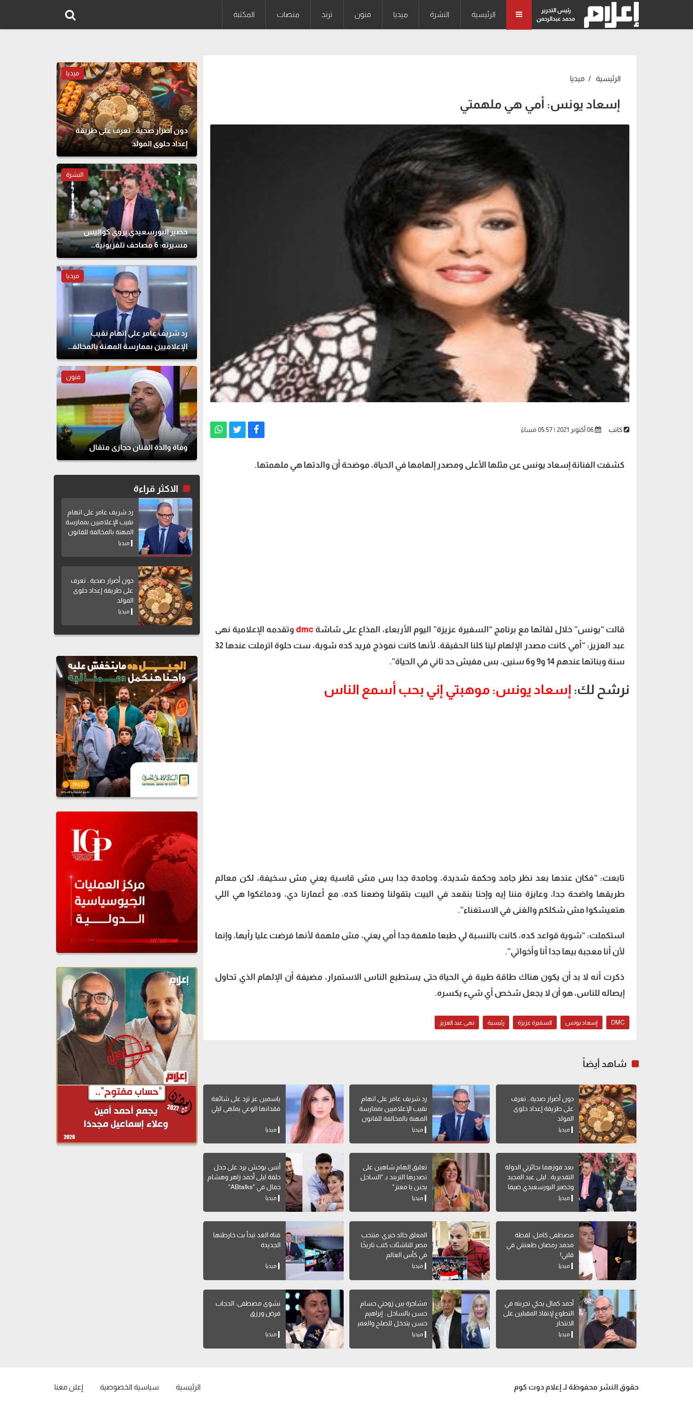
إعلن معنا (68, 1387)
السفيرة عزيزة (535, 1022)
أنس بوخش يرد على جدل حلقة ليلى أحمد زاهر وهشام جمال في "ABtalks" (243, 1177)
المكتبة (244, 14)
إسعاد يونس (581, 1022)
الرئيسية (483, 14)
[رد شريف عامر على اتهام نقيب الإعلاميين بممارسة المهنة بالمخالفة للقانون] (461, 1113)
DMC (618, 1022)
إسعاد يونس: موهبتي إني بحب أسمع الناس (447, 689)
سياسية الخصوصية (129, 1387)
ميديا (400, 14)
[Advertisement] (419, 546)
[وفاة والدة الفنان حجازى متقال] (127, 413)
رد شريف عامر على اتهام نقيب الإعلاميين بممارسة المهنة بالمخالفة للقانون (393, 1108)
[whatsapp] (218, 430)
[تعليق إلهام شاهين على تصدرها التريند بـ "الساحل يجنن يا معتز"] (461, 1182)
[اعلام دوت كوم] (609, 15)
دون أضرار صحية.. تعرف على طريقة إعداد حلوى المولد (542, 1108)
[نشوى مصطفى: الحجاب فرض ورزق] (314, 1319)
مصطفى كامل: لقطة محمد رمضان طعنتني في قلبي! (540, 1244)
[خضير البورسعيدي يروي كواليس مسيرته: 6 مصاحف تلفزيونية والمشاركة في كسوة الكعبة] (127, 211)
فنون (363, 14)
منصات (288, 14)
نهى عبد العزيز (456, 1022)
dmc (305, 629)
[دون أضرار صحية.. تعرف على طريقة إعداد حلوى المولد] (607, 1113)
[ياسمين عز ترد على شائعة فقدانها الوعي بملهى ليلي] (314, 1113)
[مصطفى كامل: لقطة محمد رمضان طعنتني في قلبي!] (607, 1250)
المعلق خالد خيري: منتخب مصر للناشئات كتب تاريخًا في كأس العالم (394, 1244)
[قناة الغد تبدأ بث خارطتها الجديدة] (314, 1250)
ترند (327, 14)
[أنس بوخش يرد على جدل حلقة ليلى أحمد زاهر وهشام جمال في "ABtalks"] (314, 1182)
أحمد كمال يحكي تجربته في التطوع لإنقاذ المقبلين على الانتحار (538, 1313)
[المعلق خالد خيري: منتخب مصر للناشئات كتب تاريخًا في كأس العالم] (461, 1250)
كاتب (615, 429)
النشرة (439, 14)
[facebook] (256, 430)
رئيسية (495, 1022)
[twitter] (237, 430)
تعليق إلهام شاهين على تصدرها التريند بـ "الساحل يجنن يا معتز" (393, 1177)
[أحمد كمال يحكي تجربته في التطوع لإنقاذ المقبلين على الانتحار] (607, 1319)
